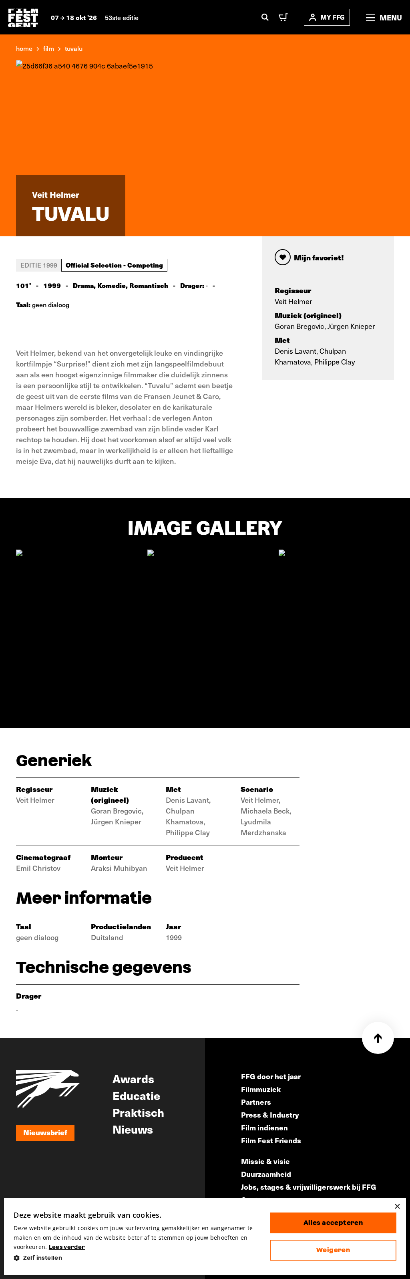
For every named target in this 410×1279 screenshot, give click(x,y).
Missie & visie (265, 1161)
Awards (133, 1078)
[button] (135, 1258)
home (24, 48)
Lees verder (67, 1247)
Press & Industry (270, 1115)
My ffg (332, 17)
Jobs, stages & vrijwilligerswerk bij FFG (308, 1187)
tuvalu (73, 48)
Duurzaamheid (266, 1174)
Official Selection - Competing (114, 265)
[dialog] (205, 1236)
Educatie (136, 1095)
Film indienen (264, 1127)
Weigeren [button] (333, 1250)
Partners (256, 1102)
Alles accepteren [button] (333, 1223)
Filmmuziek (261, 1089)
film (48, 48)
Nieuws (133, 1129)
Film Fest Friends (271, 1140)
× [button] (397, 1207)
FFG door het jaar (271, 1076)
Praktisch (138, 1112)
